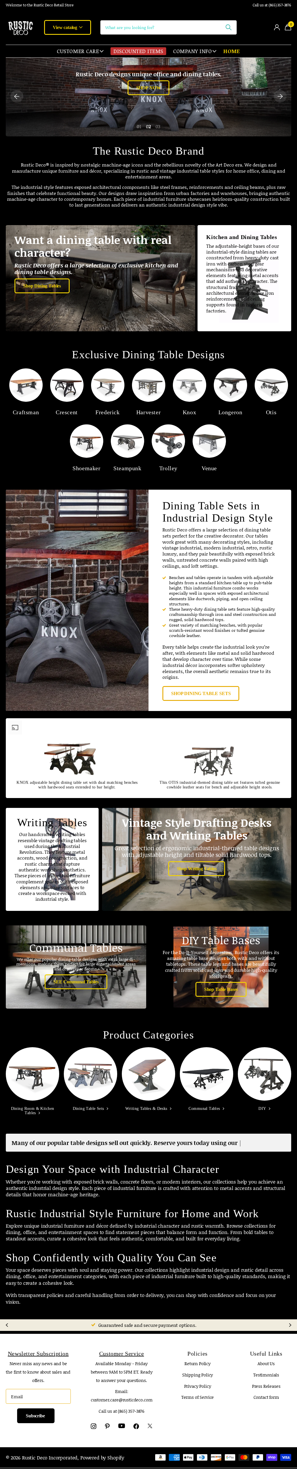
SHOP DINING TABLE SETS (201, 693)
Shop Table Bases (221, 989)
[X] (150, 1432)
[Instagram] (93, 1432)
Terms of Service (197, 1403)
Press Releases (266, 1392)
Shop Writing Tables (197, 868)
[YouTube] (121, 1432)
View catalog (65, 27)
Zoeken (229, 27)
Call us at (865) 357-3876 (272, 5)
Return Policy (197, 1370)
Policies (197, 1360)
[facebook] (136, 1432)
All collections (80, 51)
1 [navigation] (140, 126)
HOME (231, 51)
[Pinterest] (107, 1432)
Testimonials (266, 1381)
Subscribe (36, 1422)
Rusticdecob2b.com (30, 5)
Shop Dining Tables (42, 285)
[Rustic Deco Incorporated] (20, 27)
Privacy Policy (197, 1392)
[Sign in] (277, 27)
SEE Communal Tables (76, 981)
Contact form (266, 1403)
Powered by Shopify (102, 1463)
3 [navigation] (159, 126)
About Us (266, 1370)
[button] (17, 96)
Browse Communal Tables (148, 103)
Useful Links (266, 1360)
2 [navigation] (149, 126)
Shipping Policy (197, 1381)
